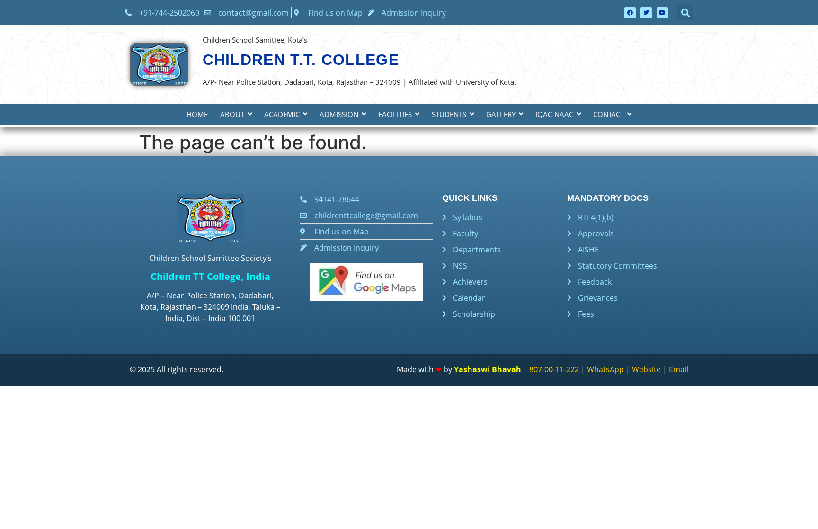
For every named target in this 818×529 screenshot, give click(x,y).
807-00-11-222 (554, 369)
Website (646, 369)
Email (678, 369)
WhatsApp (605, 369)
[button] (685, 12)
